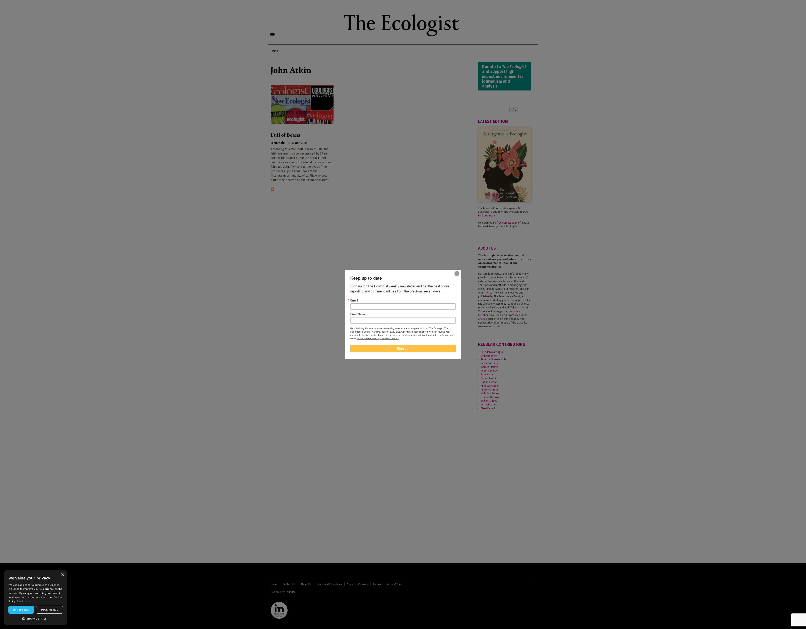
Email (354, 300)
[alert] (35, 597)
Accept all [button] (21, 609)
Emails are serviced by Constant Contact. (378, 338)
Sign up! (403, 348)
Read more (23, 601)
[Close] (456, 273)
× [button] (62, 575)
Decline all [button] (49, 609)
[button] (35, 618)
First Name (358, 314)
